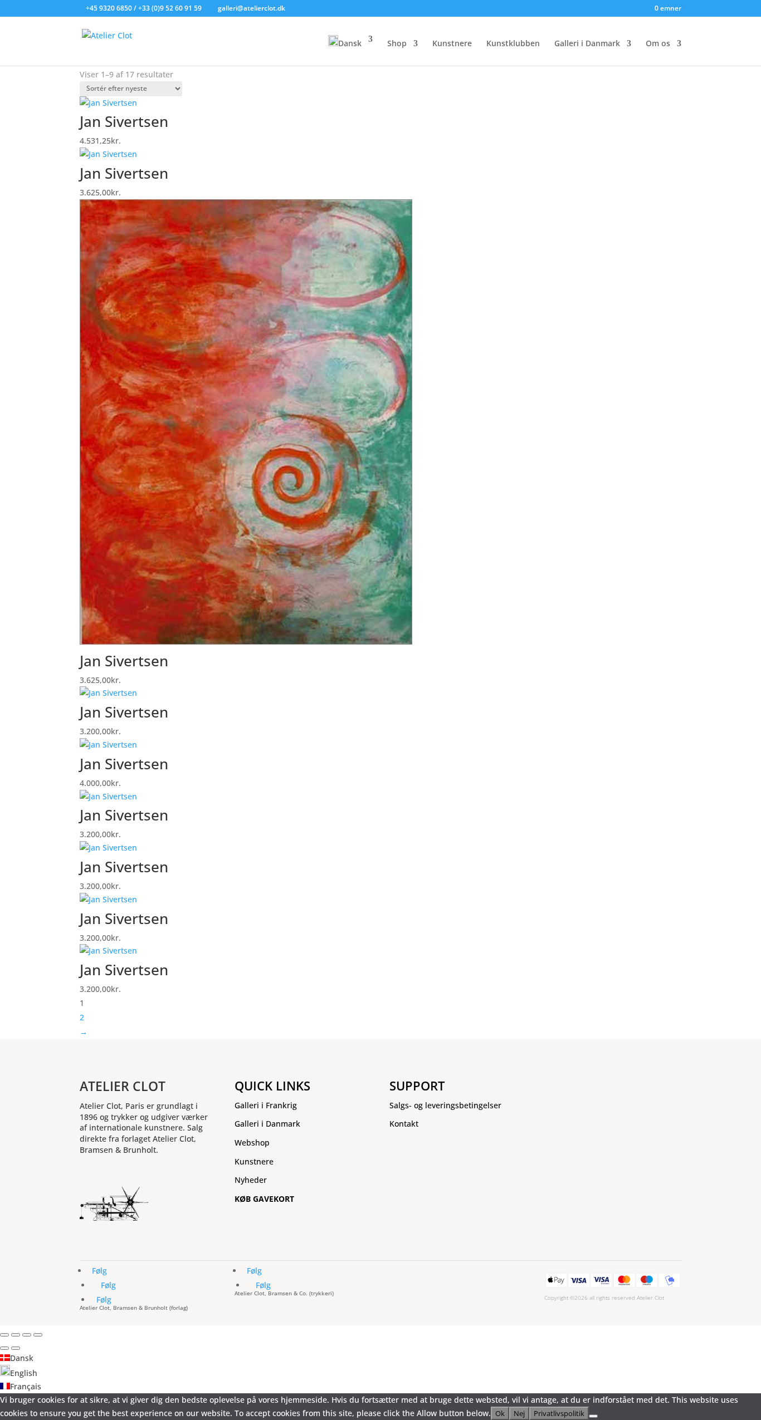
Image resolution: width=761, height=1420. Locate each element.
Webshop (252, 1142)
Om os (658, 44)
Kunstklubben (513, 44)
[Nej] (593, 1416)
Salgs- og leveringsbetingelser (445, 1105)
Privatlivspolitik (559, 1413)
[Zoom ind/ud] (4, 1335)
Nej (519, 1413)
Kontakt (403, 1123)
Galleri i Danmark (587, 44)
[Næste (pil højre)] (15, 1348)
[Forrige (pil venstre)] (4, 1348)
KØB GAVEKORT (264, 1198)
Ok (500, 1413)
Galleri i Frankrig (266, 1105)
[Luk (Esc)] (37, 1335)
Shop (397, 44)
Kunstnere (452, 44)
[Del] (26, 1335)
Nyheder (251, 1180)
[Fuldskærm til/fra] (15, 1335)
